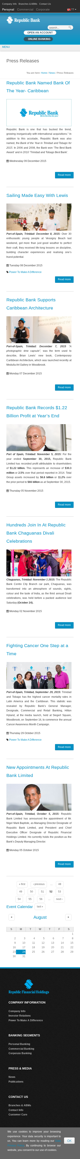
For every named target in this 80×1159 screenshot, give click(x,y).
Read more (64, 174)
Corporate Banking (20, 1053)
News (52, 73)
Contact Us (45, 4)
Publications (16, 1081)
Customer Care (18, 1114)
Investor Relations (20, 1015)
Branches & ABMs (28, 4)
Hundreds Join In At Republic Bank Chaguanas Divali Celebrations (36, 533)
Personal (8, 9)
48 (59, 884)
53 (59, 891)
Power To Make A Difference (25, 272)
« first (22, 884)
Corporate (43, 9)
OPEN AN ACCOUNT (40, 32)
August (40, 917)
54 (19, 899)
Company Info (9, 4)
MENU (6, 46)
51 (42, 891)
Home (44, 73)
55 (30, 899)
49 (20, 891)
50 (31, 891)
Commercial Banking (21, 1048)
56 (40, 899)
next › (59, 899)
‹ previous (39, 884)
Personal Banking (19, 1044)
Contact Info (16, 1110)
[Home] (23, 19)
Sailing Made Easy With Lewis (37, 195)
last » (40, 906)
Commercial (25, 9)
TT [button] (73, 9)
